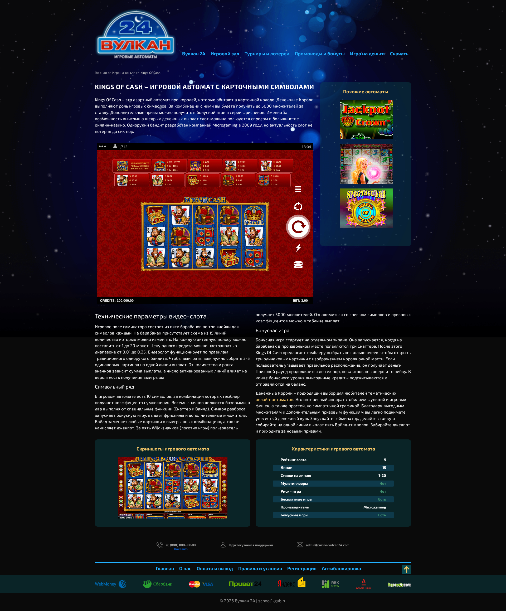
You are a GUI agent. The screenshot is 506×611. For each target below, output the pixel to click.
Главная (165, 568)
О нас (185, 568)
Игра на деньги (367, 53)
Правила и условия (260, 568)
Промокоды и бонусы (320, 53)
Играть (366, 125)
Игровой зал (225, 53)
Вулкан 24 (193, 53)
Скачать (399, 53)
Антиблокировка (341, 568)
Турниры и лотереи (267, 53)
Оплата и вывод (215, 568)
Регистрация (302, 568)
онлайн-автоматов (274, 399)
